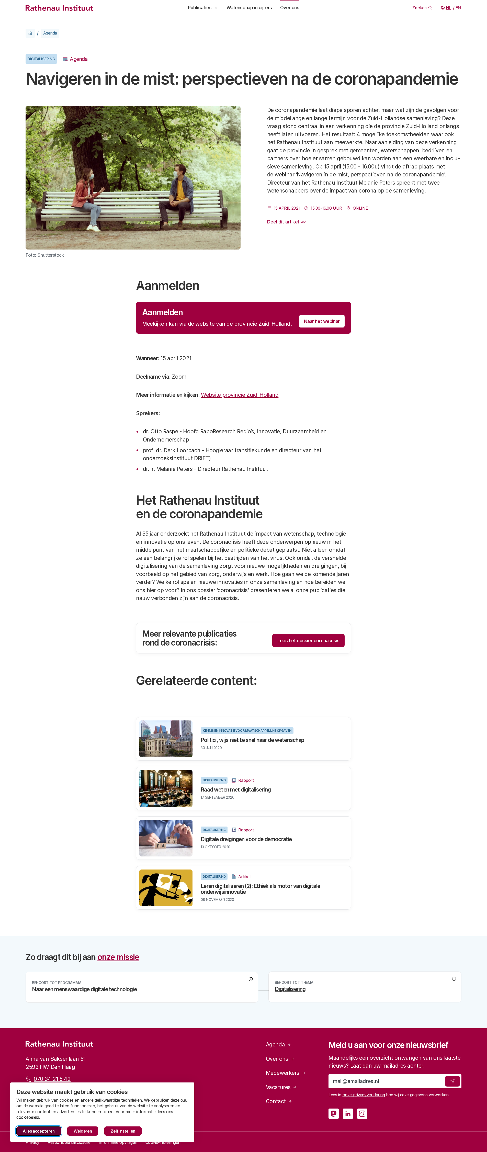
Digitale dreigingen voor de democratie (246, 839)
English (458, 8)
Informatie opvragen (118, 1142)
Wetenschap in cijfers (249, 7)
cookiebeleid (27, 1117)
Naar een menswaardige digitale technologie (84, 989)
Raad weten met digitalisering (236, 789)
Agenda (50, 33)
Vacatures (278, 1087)
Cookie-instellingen (162, 1142)
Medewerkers (282, 1073)
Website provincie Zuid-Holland (239, 395)
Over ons (289, 7)
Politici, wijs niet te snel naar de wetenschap (252, 740)
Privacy (32, 1142)
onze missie (118, 957)
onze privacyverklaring (364, 1094)
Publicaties (200, 7)
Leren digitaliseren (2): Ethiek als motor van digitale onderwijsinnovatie (260, 889)
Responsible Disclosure (69, 1142)
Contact (276, 1101)
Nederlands (449, 8)
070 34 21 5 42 (52, 1079)
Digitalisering (41, 59)
